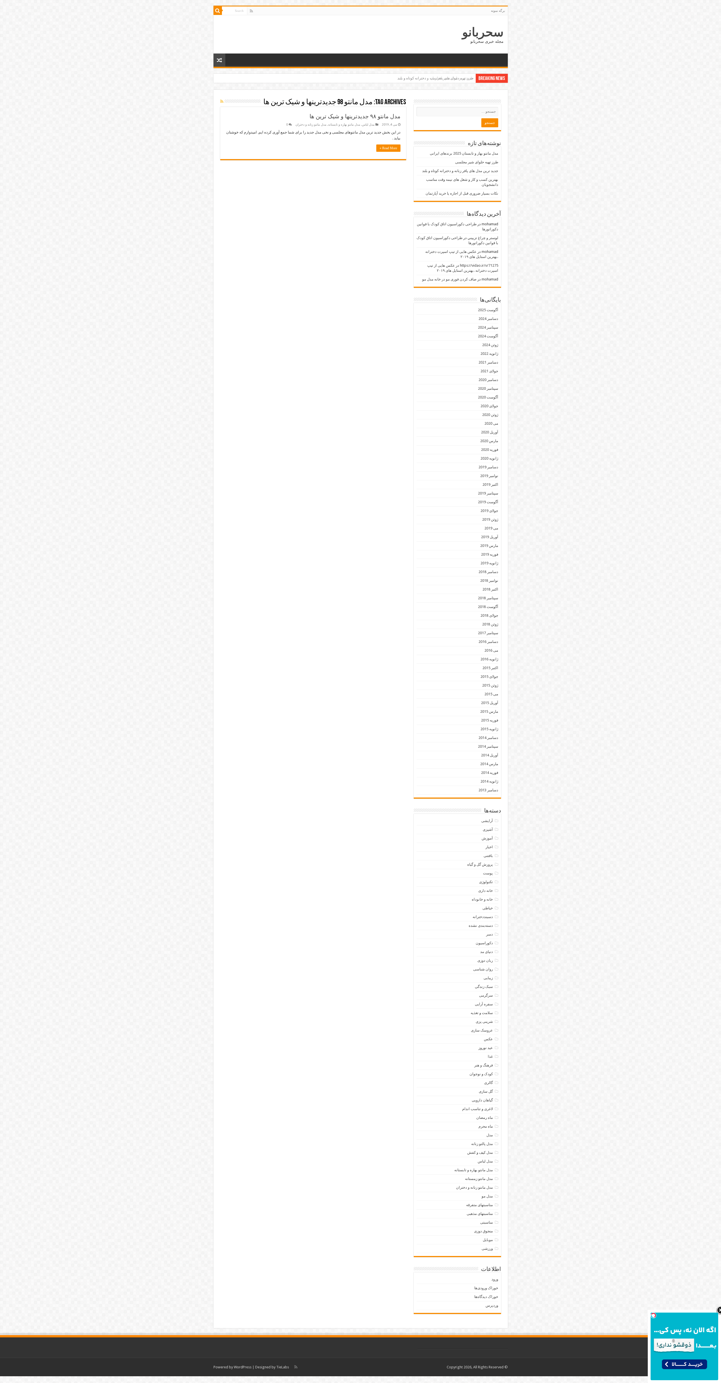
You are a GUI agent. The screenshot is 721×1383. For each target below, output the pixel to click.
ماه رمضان (484, 1117)
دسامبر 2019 (488, 467)
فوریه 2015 (489, 720)
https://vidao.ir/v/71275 (479, 265)
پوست (488, 873)
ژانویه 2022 (489, 353)
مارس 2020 (489, 441)
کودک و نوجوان (481, 1074)
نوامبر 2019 (489, 476)
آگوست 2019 (488, 502)
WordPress (243, 1367)
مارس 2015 (489, 711)
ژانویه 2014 (489, 781)
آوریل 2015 (489, 703)
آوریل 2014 (489, 755)
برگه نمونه (498, 11)
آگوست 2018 (488, 607)
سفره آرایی (484, 1004)
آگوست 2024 (488, 336)
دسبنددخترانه (483, 917)
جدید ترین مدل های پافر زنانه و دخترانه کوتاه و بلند (435, 78)
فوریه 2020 (489, 449)
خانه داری (485, 890)
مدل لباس (368, 124)
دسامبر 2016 (488, 642)
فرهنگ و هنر (483, 1065)
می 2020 (491, 423)
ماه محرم (486, 1126)
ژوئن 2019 (490, 519)
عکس (488, 1039)
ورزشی (487, 1248)
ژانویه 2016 (489, 659)
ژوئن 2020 (490, 415)
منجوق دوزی (483, 1231)
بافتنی (488, 856)
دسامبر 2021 (488, 362)
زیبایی (488, 978)
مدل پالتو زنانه (482, 1144)
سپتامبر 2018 (488, 598)
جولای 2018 (489, 615)
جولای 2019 (489, 511)
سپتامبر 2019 (488, 493)
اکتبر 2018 (490, 589)
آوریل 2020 (489, 432)
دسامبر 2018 (488, 572)
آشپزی (488, 829)
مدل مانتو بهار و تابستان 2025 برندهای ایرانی (464, 153)
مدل (489, 1135)
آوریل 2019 (489, 537)
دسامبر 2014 (488, 738)
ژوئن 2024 (490, 345)
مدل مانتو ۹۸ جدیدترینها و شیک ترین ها (355, 116)
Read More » (388, 148)
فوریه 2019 (489, 554)
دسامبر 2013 (488, 790)
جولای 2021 (489, 371)
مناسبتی (486, 1222)
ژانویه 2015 (489, 729)
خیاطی (487, 908)
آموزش (487, 838)
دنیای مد (486, 952)
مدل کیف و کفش (480, 1152)
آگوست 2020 (488, 397)
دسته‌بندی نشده (481, 925)
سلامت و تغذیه (482, 1013)
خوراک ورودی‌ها (486, 1288)
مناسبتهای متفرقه (479, 1205)
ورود (494, 1279)
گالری (488, 1083)
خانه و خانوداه (482, 899)
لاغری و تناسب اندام (477, 1109)
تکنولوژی (486, 882)
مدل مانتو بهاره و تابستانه (344, 124)
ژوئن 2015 (490, 685)
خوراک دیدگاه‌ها (486, 1297)
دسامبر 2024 (488, 319)
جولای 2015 (489, 676)
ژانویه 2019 (489, 563)
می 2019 (491, 528)
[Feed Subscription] (221, 101)
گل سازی (486, 1091)
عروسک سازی (482, 1030)
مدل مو (487, 1196)
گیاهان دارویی (482, 1100)
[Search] (217, 10)
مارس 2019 (489, 546)
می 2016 (491, 650)
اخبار (489, 847)
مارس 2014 (489, 764)
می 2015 (491, 694)
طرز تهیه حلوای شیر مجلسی (476, 162)
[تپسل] (653, 1315)
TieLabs (282, 1367)
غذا (490, 1056)
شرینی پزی (484, 1021)
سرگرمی (486, 995)
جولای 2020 (489, 406)
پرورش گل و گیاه (480, 864)
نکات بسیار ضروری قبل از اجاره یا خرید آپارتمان (462, 193)
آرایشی (487, 821)
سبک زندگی (484, 987)
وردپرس (492, 1305)
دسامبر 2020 (488, 380)
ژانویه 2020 (489, 458)
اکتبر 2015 (490, 668)
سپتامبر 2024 (488, 327)
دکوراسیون (484, 943)
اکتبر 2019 (490, 484)
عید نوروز (486, 1048)
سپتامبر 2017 (488, 633)
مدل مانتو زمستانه (479, 1179)
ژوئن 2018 (490, 624)
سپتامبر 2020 (488, 388)
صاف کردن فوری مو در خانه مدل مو (449, 279)
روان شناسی (483, 969)
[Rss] (251, 11)
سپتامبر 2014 (488, 746)
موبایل (488, 1240)
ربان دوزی (485, 960)
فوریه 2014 (489, 772)
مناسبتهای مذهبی (480, 1213)
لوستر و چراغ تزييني (483, 238)
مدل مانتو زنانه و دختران (310, 124)
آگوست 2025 (488, 310)
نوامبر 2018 (489, 580)
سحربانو (483, 32)
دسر (489, 934)
